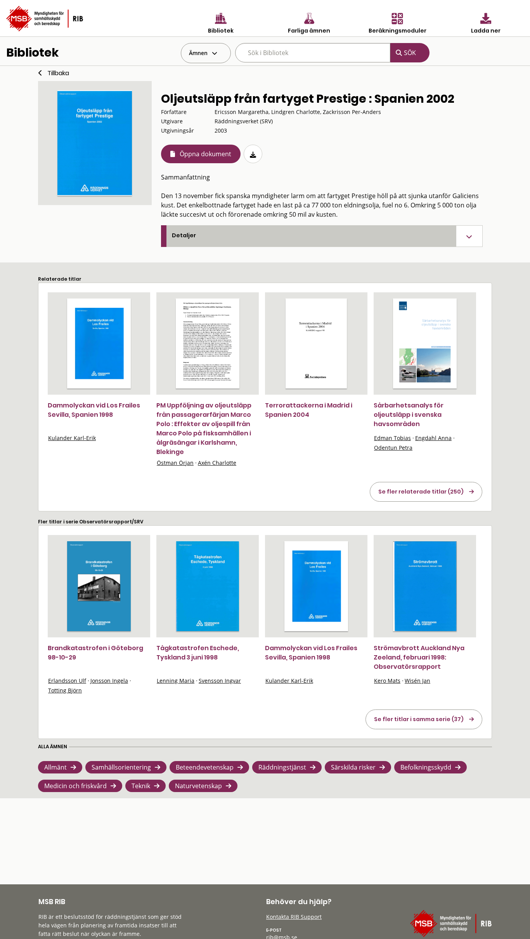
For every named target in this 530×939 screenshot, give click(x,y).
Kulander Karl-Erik (72, 438)
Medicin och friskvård (75, 786)
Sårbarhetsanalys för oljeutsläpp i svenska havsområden (408, 414)
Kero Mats (387, 680)
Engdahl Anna (433, 438)
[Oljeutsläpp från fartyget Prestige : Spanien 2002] (94, 143)
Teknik (141, 786)
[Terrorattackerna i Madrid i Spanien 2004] (316, 343)
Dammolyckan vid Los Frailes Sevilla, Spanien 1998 (94, 410)
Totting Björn (65, 690)
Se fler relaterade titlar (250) (421, 491)
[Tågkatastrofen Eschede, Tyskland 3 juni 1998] (207, 586)
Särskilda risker (353, 767)
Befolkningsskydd (425, 767)
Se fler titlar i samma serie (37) (419, 719)
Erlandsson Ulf (67, 680)
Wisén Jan (417, 680)
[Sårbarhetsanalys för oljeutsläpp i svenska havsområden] (425, 343)
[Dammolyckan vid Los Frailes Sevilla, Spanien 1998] (99, 343)
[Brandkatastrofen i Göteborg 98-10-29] (99, 586)
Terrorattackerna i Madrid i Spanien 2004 (308, 410)
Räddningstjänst (282, 767)
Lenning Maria (175, 680)
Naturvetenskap (198, 786)
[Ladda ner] (253, 154)
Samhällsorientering (121, 767)
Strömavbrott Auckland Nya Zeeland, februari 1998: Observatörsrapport (419, 657)
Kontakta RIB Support (294, 916)
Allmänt (55, 767)
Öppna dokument (205, 154)
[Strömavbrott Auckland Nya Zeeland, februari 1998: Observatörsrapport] (425, 586)
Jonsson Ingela (109, 680)
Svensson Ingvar (220, 680)
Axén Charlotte (217, 462)
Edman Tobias (392, 438)
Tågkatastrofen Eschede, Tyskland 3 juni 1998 (197, 653)
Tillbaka (58, 73)
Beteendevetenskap (205, 767)
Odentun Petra (393, 447)
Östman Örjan (175, 462)
